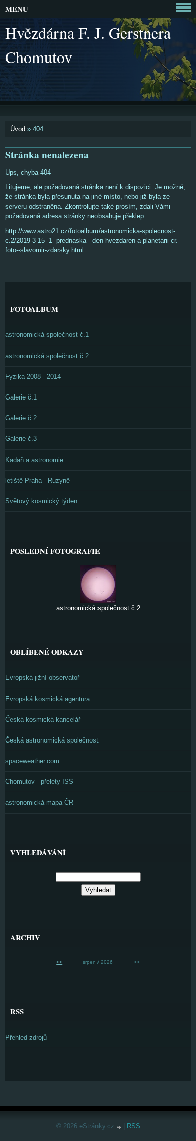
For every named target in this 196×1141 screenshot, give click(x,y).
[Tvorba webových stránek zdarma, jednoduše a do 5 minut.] (119, 1127)
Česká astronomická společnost (52, 740)
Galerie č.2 (21, 418)
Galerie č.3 (21, 438)
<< (59, 962)
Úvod (17, 129)
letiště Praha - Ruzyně (37, 480)
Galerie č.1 (21, 397)
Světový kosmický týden (41, 501)
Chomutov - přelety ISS (39, 781)
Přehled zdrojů (26, 1037)
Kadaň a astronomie (34, 460)
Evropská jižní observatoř (42, 677)
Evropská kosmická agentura (47, 699)
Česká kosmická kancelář (42, 719)
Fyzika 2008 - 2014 (33, 376)
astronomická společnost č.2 (47, 356)
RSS (133, 1126)
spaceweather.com (32, 761)
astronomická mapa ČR (39, 802)
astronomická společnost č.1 (47, 334)
